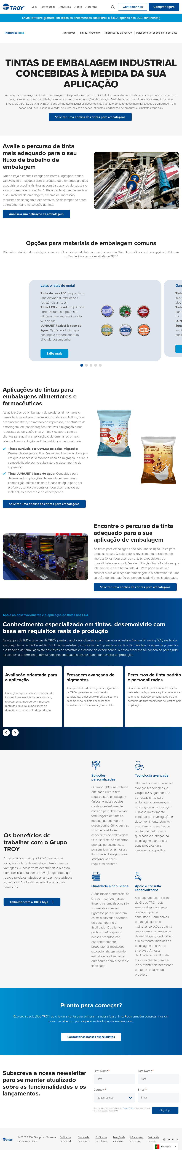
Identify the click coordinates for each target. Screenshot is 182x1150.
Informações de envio (136, 1139)
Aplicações (69, 33)
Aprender (91, 7)
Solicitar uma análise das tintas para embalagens (135, 587)
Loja (34, 7)
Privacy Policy (128, 1108)
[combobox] (165, 1146)
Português (166, 1146)
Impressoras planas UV (118, 33)
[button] (81, 365)
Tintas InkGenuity (90, 33)
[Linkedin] (164, 1139)
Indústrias (65, 7)
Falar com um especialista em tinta (156, 33)
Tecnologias (47, 7)
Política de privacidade (66, 1139)
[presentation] (6, 732)
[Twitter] (177, 1139)
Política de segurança (83, 1139)
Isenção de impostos (119, 1139)
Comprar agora (164, 6)
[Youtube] (168, 1139)
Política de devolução (101, 1139)
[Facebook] (173, 1139)
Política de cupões (153, 1139)
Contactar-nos (133, 6)
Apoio (78, 7)
